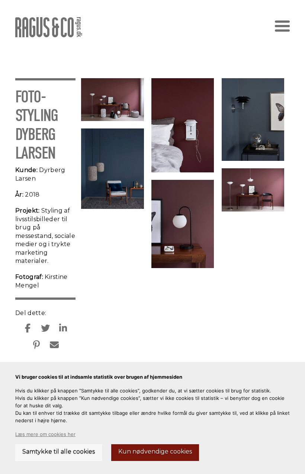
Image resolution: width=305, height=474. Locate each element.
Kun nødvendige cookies (155, 451)
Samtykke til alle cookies (58, 451)
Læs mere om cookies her (45, 434)
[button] (282, 26)
